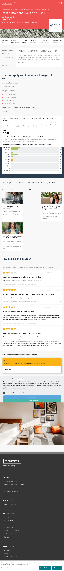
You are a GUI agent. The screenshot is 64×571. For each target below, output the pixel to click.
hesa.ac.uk (7, 553)
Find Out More (33, 397)
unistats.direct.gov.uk (10, 557)
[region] (32, 565)
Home (3, 9)
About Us (6, 517)
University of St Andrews (12, 9)
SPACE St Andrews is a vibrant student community (31, 382)
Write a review (7, 369)
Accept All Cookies (45, 568)
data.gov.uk (7, 550)
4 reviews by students (7, 19)
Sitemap (6, 537)
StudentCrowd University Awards (14, 484)
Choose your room (33, 400)
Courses (21, 9)
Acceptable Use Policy (11, 527)
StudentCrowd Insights (11, 504)
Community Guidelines (11, 491)
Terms (5, 524)
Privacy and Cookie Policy (12, 530)
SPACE (51, 383)
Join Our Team (8, 521)
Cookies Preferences (10, 534)
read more (21, 63)
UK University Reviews (10, 481)
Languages (27, 9)
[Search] (59, 3)
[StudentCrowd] (7, 3)
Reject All (56, 568)
